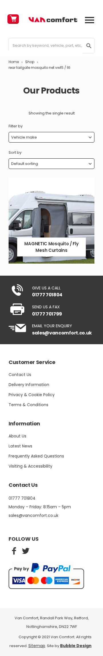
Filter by (16, 126)
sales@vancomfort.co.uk (62, 333)
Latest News (20, 446)
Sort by (15, 152)
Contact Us (20, 374)
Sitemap (36, 646)
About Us (17, 436)
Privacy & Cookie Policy (32, 395)
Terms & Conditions (28, 405)
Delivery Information (29, 385)
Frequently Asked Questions (36, 456)
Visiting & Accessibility (30, 466)
